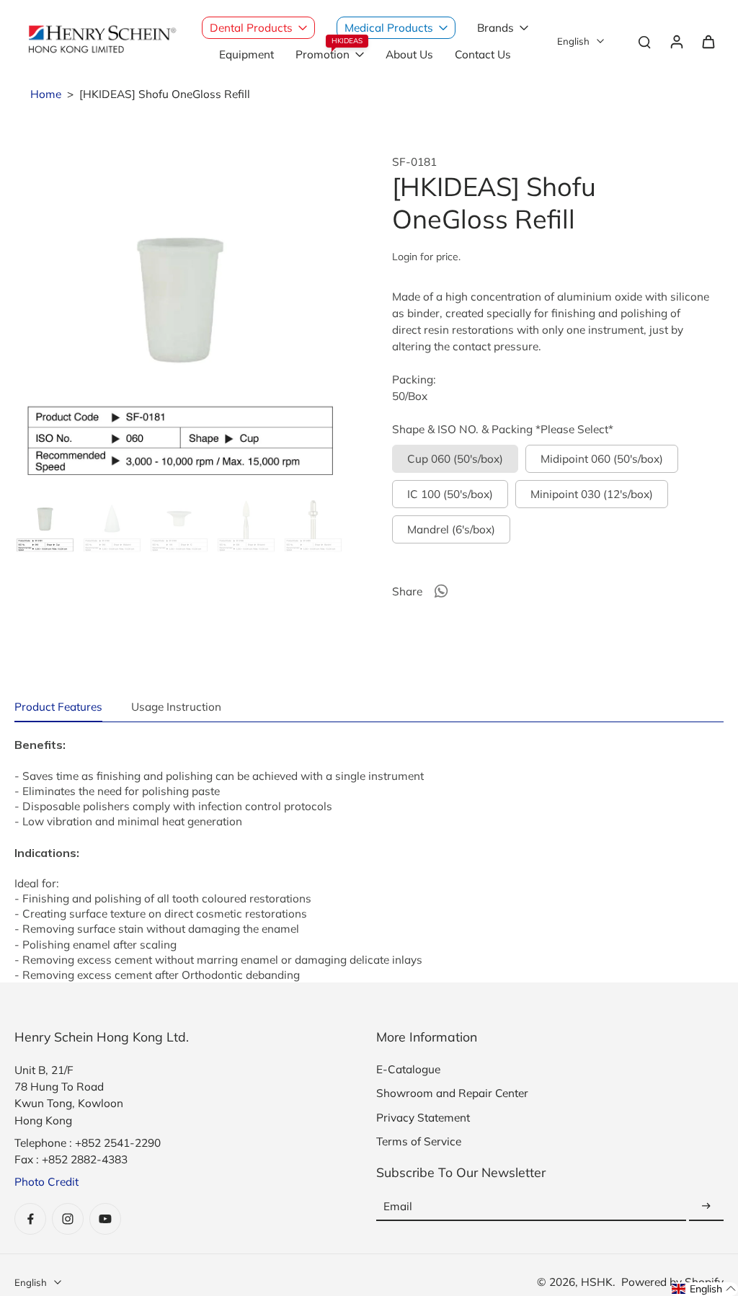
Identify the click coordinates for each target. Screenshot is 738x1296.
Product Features (58, 707)
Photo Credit (46, 1182)
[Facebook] (30, 1219)
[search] (644, 41)
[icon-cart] (708, 41)
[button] (704, 1289)
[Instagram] (68, 1219)
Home (45, 94)
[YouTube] (105, 1219)
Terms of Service (418, 1141)
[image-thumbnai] (45, 523)
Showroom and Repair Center (452, 1093)
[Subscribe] (706, 1206)
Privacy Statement (423, 1117)
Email (397, 1206)
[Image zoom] (180, 321)
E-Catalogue (408, 1069)
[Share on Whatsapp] (441, 591)
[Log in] (676, 41)
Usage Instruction (176, 707)
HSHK (597, 1282)
